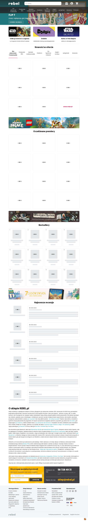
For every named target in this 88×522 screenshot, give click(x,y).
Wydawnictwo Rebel (42, 493)
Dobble (44, 39)
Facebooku (43, 456)
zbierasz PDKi (26, 444)
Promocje (76, 10)
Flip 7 (12, 15)
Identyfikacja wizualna (29, 509)
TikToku (55, 456)
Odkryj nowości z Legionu (19, 39)
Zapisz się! (35, 480)
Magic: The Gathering (64, 424)
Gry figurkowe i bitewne (47, 10)
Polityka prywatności (55, 514)
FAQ (10, 507)
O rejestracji (12, 506)
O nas (24, 491)
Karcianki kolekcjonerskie (31, 10)
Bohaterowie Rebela (28, 502)
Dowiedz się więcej (16, 22)
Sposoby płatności (14, 502)
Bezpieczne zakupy (14, 500)
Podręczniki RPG (22, 10)
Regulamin (66, 514)
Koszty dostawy (13, 491)
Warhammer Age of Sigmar (51, 429)
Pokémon (39, 10)
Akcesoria (69, 10)
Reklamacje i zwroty (14, 494)
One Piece (50, 426)
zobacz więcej (67, 106)
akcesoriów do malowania (58, 431)
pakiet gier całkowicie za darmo (48, 449)
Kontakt (11, 493)
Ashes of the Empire (68, 39)
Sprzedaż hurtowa (42, 494)
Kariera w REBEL (56, 502)
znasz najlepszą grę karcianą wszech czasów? (27, 18)
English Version (41, 498)
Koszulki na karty (41, 491)
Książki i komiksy (54, 10)
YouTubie (60, 456)
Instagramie (49, 456)
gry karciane (21, 426)
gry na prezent (31, 419)
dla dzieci (72, 421)
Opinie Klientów (27, 493)
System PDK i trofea (57, 494)
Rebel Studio (40, 496)
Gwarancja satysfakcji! (28, 500)
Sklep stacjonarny (27, 498)
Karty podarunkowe (57, 493)
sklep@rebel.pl (66, 479)
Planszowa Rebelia (42, 500)
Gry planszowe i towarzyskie (13, 10)
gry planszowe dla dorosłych (43, 422)
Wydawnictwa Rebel (31, 458)
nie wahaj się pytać (54, 419)
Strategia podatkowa (57, 500)
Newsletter (54, 491)
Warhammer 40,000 (36, 429)
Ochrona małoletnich (28, 507)
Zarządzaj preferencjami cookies (85, 519)
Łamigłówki (62, 10)
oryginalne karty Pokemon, (51, 424)
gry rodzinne (18, 422)
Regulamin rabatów (14, 504)
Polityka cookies (56, 498)
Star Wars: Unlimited (40, 426)
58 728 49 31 (65, 469)
